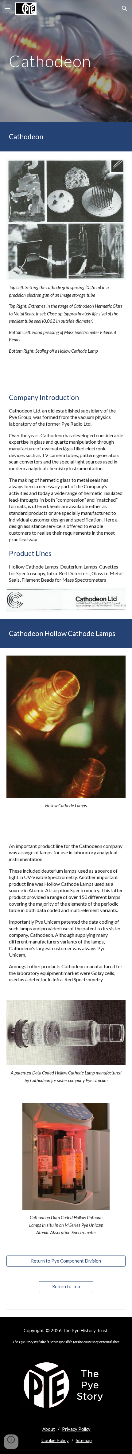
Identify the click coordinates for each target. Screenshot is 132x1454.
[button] (7, 8)
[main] (66, 60)
